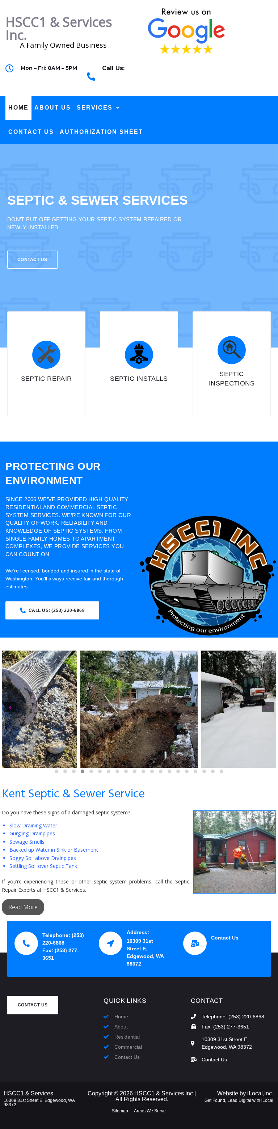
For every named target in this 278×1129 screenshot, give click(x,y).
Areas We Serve (150, 1110)
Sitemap (120, 1110)
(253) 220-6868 (121, 80)
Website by (245, 1093)
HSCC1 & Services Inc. (58, 28)
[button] (56, 771)
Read (15, 907)
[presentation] (10, 707)
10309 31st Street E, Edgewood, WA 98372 (39, 1102)
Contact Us (225, 938)
